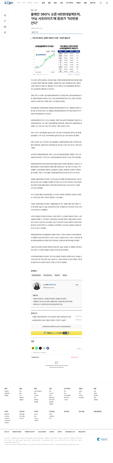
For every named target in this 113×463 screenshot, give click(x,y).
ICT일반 (66, 399)
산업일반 (51, 404)
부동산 (79, 3)
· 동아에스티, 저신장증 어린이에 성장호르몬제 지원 (47, 304)
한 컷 (50, 418)
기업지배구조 (7, 420)
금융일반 (21, 399)
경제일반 (6, 395)
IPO (35, 397)
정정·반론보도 (98, 411)
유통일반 (96, 399)
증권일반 (36, 402)
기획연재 (36, 420)
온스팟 (50, 414)
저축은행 (21, 397)
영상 (35, 416)
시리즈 (18, 2)
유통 (85, 3)
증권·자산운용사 (37, 391)
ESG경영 (29, 2)
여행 (95, 397)
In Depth (6, 422)
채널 (95, 391)
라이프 (23, 2)
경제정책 (6, 391)
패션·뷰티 (96, 395)
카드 (20, 395)
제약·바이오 (66, 397)
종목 (36, 10)
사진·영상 (36, 2)
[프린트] (5, 27)
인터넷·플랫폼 (67, 395)
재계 (50, 391)
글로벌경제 (6, 393)
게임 (65, 393)
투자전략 (36, 395)
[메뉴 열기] (100, 3)
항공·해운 (51, 402)
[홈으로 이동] (8, 3)
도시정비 (81, 395)
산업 (61, 3)
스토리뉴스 (6, 416)
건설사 (80, 391)
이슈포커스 (6, 418)
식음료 (95, 393)
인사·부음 (81, 411)
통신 (65, 391)
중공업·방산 (51, 397)
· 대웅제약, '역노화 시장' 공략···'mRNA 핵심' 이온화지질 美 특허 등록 (52, 301)
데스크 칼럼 (22, 416)
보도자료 (66, 411)
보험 (20, 393)
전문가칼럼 (21, 414)
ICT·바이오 (69, 3)
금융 (49, 3)
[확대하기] (56, 45)
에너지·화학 (51, 399)
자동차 (50, 395)
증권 (55, 3)
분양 (80, 393)
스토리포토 (51, 416)
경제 (43, 3)
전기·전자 (51, 393)
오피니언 (92, 3)
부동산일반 (81, 397)
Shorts (36, 414)
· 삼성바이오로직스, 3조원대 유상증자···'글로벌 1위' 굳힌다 (50, 299)
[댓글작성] (5, 21)
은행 (20, 391)
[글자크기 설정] (5, 32)
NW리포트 (6, 414)
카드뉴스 (36, 418)
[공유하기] (5, 15)
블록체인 (36, 399)
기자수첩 (21, 418)
